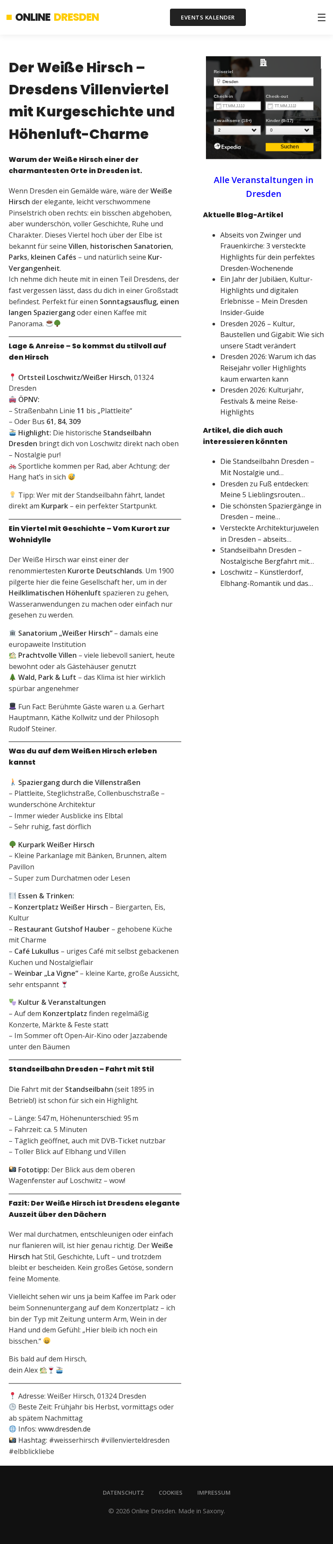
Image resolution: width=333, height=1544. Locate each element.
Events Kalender (208, 17)
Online (57, 17)
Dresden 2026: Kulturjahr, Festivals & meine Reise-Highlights (262, 401)
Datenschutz (123, 1492)
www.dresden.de (64, 1429)
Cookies (171, 1492)
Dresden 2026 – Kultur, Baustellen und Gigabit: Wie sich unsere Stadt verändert (272, 335)
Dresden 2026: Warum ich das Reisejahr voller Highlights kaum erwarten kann (268, 367)
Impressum (214, 1492)
